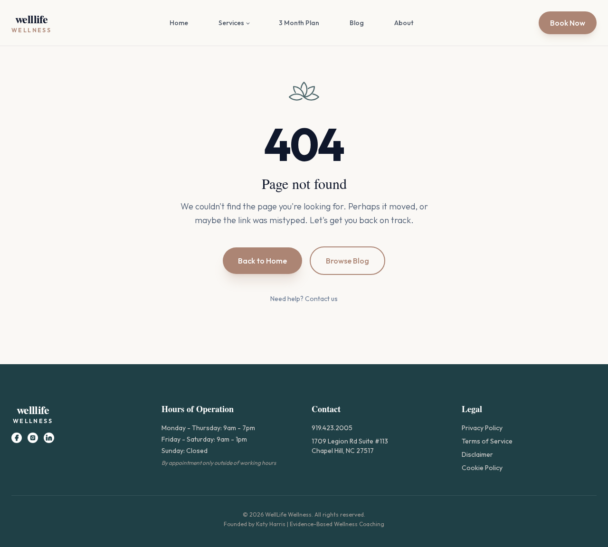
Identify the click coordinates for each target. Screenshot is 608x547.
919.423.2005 (332, 428)
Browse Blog (347, 260)
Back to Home (262, 260)
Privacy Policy (482, 428)
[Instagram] (33, 438)
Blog (357, 23)
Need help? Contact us (304, 298)
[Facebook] (16, 438)
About (403, 23)
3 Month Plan (299, 23)
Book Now (567, 23)
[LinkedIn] (49, 438)
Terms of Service (487, 441)
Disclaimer (477, 454)
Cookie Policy (482, 467)
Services (231, 23)
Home (179, 23)
